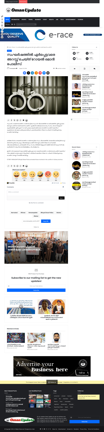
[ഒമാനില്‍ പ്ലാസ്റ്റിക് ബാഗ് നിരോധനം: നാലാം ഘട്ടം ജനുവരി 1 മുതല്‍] (36, 338)
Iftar (60, 398)
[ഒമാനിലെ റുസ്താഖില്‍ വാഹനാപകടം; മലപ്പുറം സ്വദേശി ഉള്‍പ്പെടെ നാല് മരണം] (56, 338)
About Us (54, 429)
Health (51, 19)
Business (38, 19)
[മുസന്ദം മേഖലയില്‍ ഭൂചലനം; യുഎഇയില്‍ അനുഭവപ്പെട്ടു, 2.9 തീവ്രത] (39, 406)
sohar (59, 212)
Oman (23, 212)
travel (71, 407)
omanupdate (13, 68)
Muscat (56, 401)
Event (45, 19)
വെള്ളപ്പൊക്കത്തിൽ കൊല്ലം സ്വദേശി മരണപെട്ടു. (87, 101)
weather (56, 409)
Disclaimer (76, 429)
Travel (30, 19)
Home (9, 47)
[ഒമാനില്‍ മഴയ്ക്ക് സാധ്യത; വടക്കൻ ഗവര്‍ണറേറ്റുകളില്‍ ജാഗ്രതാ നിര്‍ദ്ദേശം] (47, 397)
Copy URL (46, 221)
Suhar (36, 216)
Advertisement (62, 429)
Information (15, 19)
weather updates (64, 409)
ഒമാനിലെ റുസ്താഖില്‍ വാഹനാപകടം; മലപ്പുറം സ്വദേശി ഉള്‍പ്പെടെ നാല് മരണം (56, 346)
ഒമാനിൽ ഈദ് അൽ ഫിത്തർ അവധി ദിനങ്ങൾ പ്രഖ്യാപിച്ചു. (88, 93)
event (55, 398)
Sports (24, 19)
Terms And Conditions (93, 429)
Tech (62, 19)
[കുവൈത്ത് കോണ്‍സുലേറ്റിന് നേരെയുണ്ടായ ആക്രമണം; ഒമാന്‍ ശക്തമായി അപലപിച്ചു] (47, 401)
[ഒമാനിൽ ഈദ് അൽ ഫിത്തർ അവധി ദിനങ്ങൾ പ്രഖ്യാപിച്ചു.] (76, 94)
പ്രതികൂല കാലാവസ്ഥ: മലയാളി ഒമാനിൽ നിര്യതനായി (88, 85)
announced (56, 396)
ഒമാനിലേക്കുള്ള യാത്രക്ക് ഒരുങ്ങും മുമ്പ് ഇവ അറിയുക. (89, 109)
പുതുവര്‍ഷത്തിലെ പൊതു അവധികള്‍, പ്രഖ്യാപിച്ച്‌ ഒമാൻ (15, 345)
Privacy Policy (83, 429)
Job (57, 19)
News (7, 19)
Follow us (80, 391)
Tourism (80, 19)
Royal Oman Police (47, 212)
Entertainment (70, 19)
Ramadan (71, 404)
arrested (14, 212)
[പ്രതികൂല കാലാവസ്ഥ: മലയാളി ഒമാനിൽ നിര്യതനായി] (76, 86)
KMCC (71, 398)
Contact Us (70, 429)
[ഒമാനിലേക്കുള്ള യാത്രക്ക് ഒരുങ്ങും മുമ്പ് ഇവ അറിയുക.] (76, 110)
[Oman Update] (22, 10)
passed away (64, 404)
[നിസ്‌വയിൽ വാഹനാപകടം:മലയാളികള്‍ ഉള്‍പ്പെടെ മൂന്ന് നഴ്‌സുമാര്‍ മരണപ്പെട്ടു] (76, 77)
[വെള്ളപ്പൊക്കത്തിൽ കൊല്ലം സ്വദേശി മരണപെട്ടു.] (76, 102)
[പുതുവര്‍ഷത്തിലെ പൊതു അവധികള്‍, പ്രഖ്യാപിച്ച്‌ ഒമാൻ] (16, 338)
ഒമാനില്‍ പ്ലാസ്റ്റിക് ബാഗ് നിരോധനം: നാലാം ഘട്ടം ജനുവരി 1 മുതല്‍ (36, 346)
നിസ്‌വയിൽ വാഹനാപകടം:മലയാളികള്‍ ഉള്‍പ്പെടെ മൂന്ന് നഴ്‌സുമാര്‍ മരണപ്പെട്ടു (89, 77)
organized (56, 404)
